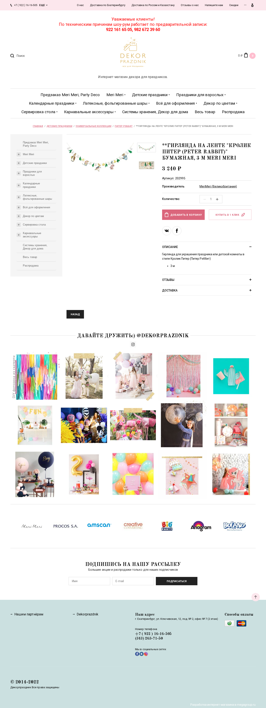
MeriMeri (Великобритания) (218, 186)
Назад (75, 314)
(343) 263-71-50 (149, 638)
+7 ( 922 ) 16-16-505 (153, 634)
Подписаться (177, 581)
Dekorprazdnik (87, 614)
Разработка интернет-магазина (212, 704)
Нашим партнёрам (28, 614)
